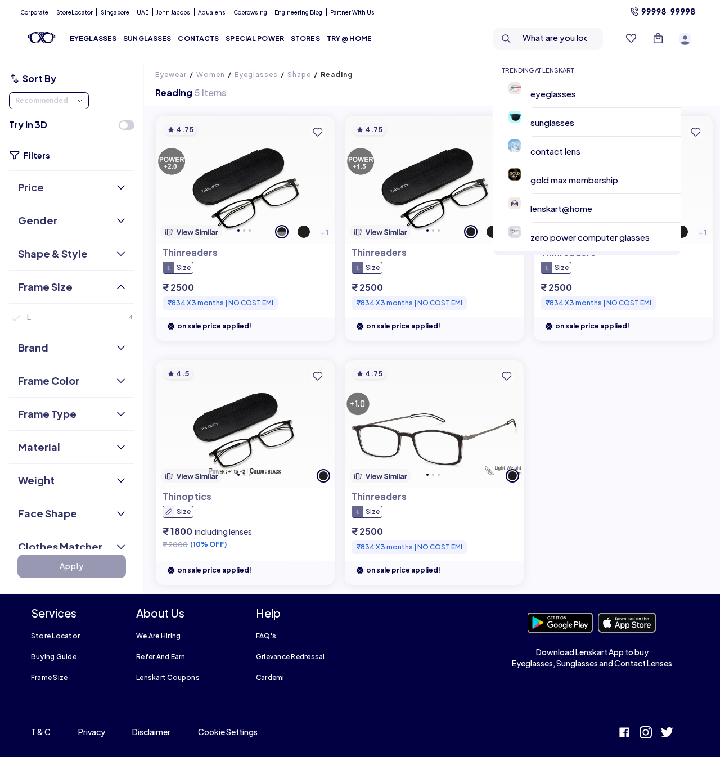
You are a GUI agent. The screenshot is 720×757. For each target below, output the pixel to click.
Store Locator (55, 636)
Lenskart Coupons (168, 677)
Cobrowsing (250, 12)
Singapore (115, 12)
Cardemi (270, 677)
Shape (299, 74)
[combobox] (551, 39)
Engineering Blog (298, 12)
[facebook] (624, 733)
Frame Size (49, 677)
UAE (142, 12)
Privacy (91, 732)
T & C (41, 732)
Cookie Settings (228, 732)
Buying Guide (53, 656)
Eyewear (171, 74)
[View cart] (658, 39)
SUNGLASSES (147, 38)
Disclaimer (151, 732)
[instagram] (645, 733)
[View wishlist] (631, 39)
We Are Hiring (158, 636)
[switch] (126, 125)
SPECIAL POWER (255, 38)
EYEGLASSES (93, 38)
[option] (591, 93)
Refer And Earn (160, 656)
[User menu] (685, 39)
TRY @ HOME (349, 38)
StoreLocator (74, 12)
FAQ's (266, 636)
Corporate (34, 12)
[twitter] (667, 733)
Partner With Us (352, 12)
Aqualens (212, 12)
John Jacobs (173, 12)
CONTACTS (198, 38)
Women (210, 74)
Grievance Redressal (290, 656)
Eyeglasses (256, 74)
